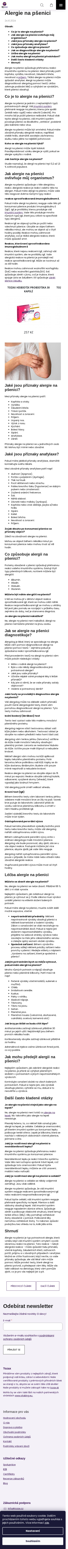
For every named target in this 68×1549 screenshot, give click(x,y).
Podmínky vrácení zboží (16, 1446)
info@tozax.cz (15, 1508)
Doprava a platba (12, 1427)
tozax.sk (54, 1387)
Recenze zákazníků (13, 1478)
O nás (6, 1422)
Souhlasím (33, 1541)
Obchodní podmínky (14, 1432)
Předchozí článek (21, 1286)
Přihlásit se (13, 1349)
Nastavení (33, 1531)
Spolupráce (9, 1464)
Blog (5, 1483)
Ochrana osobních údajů (17, 1436)
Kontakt (7, 1441)
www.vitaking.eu (24, 1395)
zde (47, 1523)
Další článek (48, 1286)
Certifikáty (9, 1474)
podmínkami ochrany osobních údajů (28, 1337)
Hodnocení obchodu (14, 1418)
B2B (5, 1469)
